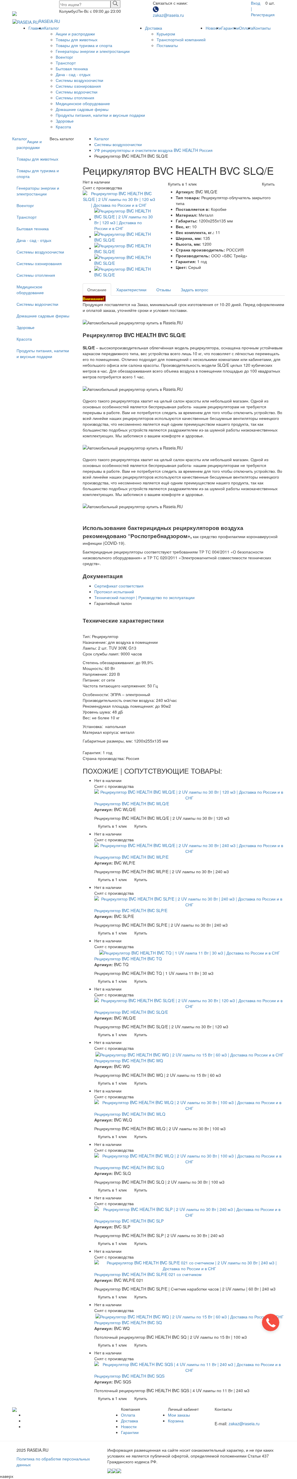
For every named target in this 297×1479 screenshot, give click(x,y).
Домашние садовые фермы (82, 109)
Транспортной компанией (181, 39)
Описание (96, 289)
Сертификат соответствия (119, 586)
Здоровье (65, 121)
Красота (63, 127)
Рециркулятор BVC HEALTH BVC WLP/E (131, 857)
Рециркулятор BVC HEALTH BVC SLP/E (130, 910)
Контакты (262, 28)
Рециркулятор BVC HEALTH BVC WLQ (129, 1114)
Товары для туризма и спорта (84, 45)
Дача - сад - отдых (73, 74)
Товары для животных (76, 39)
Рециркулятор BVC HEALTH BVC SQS (129, 1376)
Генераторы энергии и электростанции (93, 51)
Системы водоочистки (76, 92)
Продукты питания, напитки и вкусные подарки (100, 115)
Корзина (176, 1421)
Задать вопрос (194, 289)
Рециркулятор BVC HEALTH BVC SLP (129, 1221)
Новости (213, 28)
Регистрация (263, 14)
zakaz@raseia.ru (168, 15)
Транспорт (66, 63)
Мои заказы (179, 1415)
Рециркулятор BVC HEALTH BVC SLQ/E (131, 1012)
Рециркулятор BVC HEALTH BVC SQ (128, 1322)
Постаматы (167, 45)
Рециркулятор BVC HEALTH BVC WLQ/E (131, 803)
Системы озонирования (78, 86)
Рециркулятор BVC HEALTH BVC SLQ (129, 1167)
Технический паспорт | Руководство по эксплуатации (144, 597)
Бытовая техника (72, 68)
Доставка (153, 28)
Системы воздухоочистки (79, 80)
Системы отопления (75, 97)
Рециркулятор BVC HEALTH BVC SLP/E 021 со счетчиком (148, 1274)
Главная (36, 28)
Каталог (51, 28)
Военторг (64, 57)
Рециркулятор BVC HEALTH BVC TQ (128, 959)
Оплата (246, 28)
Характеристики (131, 289)
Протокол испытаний (114, 591)
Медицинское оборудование (83, 103)
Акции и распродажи (75, 34)
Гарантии (230, 28)
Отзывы (163, 289)
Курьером (166, 34)
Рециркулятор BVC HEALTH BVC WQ (128, 1060)
